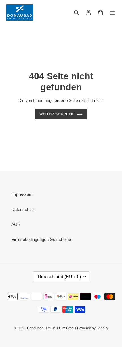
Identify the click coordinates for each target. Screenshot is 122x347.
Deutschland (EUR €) (59, 276)
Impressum (22, 194)
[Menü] (112, 12)
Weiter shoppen (56, 114)
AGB (15, 224)
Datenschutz (23, 209)
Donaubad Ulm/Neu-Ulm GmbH (51, 328)
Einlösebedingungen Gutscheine (41, 239)
